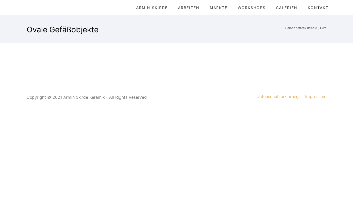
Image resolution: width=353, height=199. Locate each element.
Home (289, 28)
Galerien (286, 7)
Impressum (315, 96)
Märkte (218, 7)
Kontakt (318, 7)
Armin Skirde (152, 7)
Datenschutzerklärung (278, 96)
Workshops (252, 7)
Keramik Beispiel (307, 28)
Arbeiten (188, 7)
